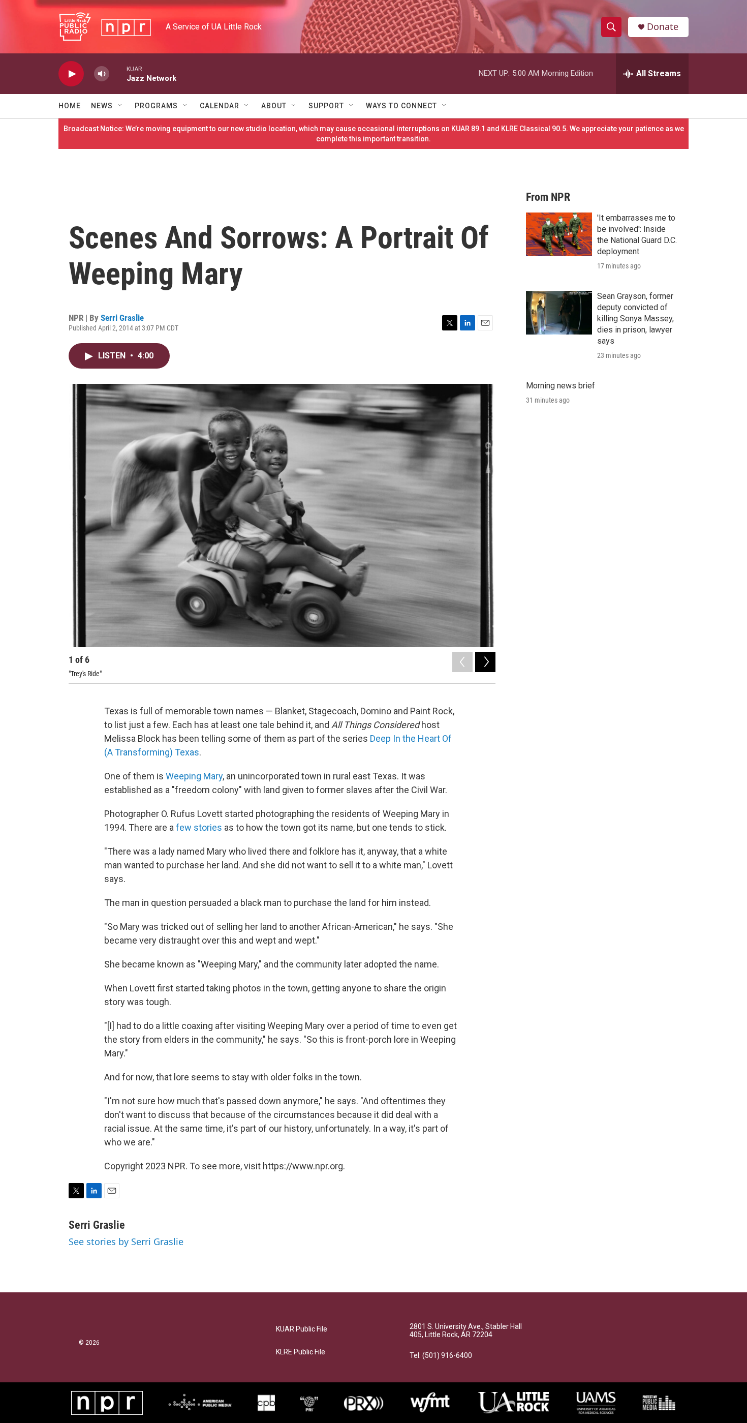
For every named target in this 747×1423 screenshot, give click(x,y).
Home (69, 106)
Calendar (219, 106)
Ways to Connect (401, 106)
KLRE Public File (300, 1352)
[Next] (485, 662)
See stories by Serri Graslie (126, 1241)
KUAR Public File (301, 1329)
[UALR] (513, 1402)
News (102, 106)
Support (326, 106)
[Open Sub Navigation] (120, 106)
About (274, 106)
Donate (662, 26)
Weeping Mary (194, 776)
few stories (199, 827)
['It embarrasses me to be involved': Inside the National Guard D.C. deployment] (559, 234)
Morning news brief (560, 385)
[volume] (101, 74)
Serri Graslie (122, 318)
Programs (156, 106)
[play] (71, 74)
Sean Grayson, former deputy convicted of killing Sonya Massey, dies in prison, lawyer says (635, 318)
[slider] (117, 73)
